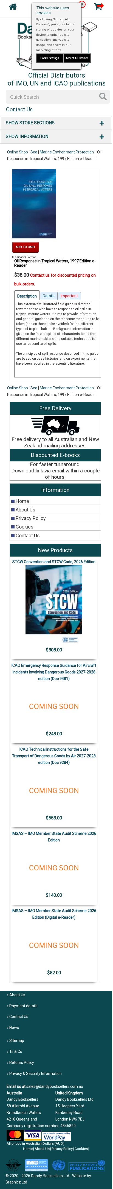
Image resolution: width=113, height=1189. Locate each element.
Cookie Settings (49, 58)
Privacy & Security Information (35, 1073)
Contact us (40, 275)
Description (27, 296)
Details (49, 296)
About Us (17, 995)
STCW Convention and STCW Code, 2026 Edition (53, 562)
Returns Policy (21, 1062)
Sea (33, 152)
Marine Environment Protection (67, 152)
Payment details (23, 1006)
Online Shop (17, 152)
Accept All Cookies (77, 58)
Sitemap (16, 1040)
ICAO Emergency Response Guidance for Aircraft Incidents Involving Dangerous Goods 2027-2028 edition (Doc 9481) (54, 672)
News (14, 1027)
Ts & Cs (15, 1051)
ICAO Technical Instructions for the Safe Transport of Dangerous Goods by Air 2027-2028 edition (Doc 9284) (54, 756)
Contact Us (18, 1016)
